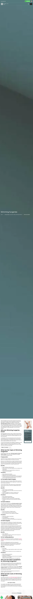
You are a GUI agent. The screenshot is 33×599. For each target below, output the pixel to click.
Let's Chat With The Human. (27, 597)
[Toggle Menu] (31, 4)
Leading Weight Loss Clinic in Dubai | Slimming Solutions (13, 214)
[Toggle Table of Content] (9, 447)
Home (2, 214)
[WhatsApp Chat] (2, 597)
